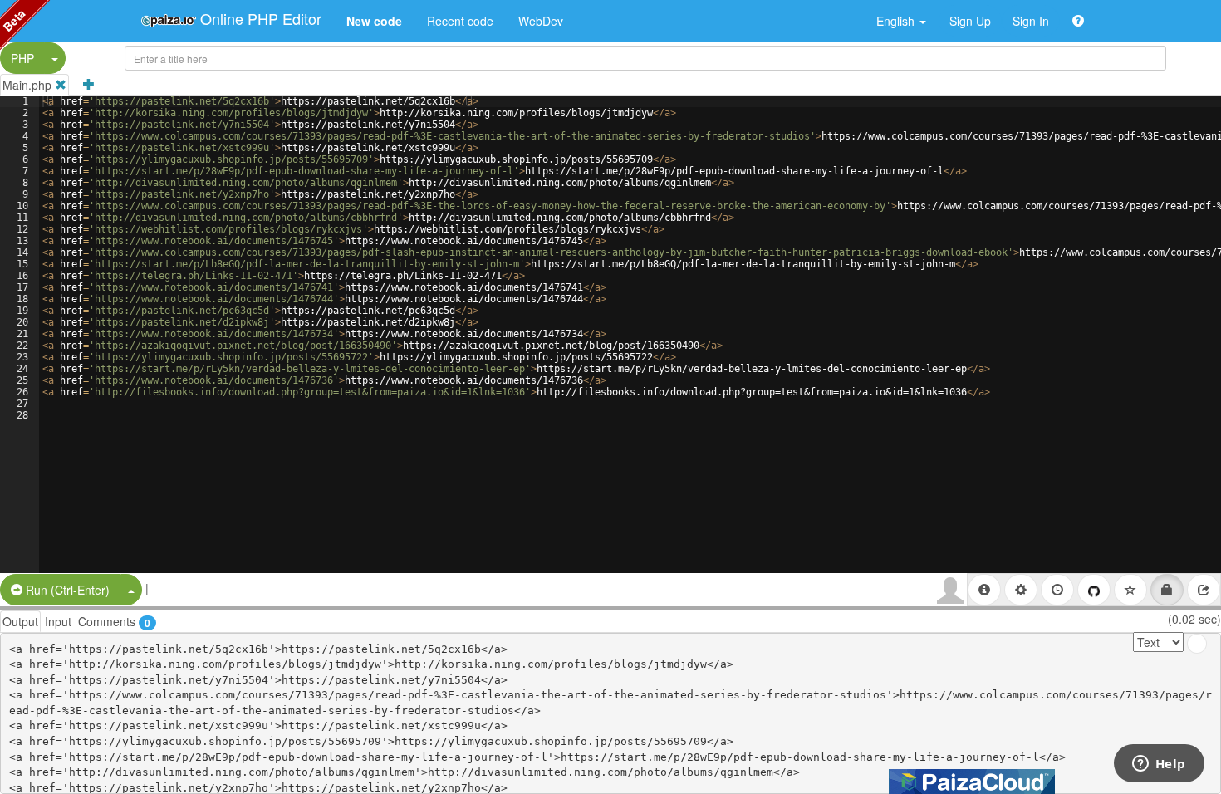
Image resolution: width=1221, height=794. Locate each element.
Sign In (1031, 20)
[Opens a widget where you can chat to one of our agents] (1158, 765)
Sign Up (970, 20)
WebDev (540, 20)
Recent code (460, 20)
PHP (22, 58)
